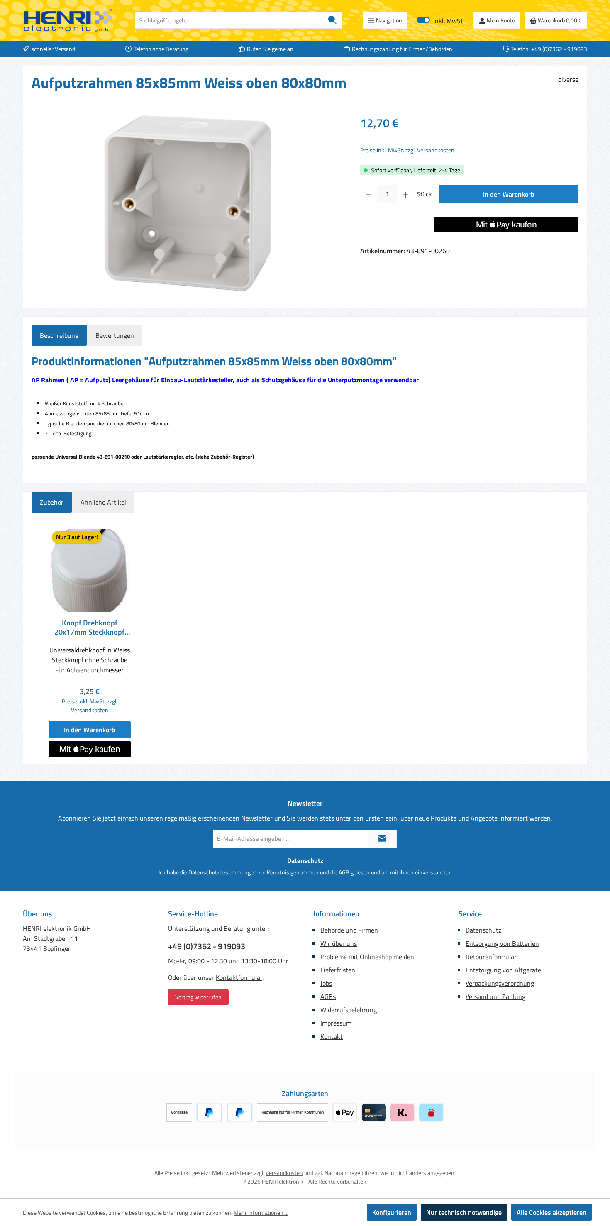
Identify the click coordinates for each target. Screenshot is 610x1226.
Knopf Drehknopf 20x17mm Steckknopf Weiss (89, 627)
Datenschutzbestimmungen (222, 872)
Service (470, 913)
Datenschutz (483, 930)
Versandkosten (284, 1172)
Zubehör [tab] (51, 502)
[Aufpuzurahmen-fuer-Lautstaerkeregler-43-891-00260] (187, 203)
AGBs (328, 996)
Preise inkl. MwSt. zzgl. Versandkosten (407, 150)
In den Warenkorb (508, 194)
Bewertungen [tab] (114, 335)
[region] (187, 203)
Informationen (336, 913)
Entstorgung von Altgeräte (503, 970)
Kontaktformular (239, 977)
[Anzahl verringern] (368, 194)
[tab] (59, 335)
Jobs (326, 983)
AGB (344, 872)
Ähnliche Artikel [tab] (103, 502)
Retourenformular (491, 957)
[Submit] (382, 839)
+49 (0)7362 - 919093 (206, 946)
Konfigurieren (391, 1212)
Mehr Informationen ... (261, 1212)
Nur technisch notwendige (464, 1212)
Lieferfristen (337, 970)
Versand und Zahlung (495, 996)
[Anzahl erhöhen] (405, 194)
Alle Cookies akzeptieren (551, 1212)
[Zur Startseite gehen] (68, 20)
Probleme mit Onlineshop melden (367, 957)
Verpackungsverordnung (500, 983)
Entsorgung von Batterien (502, 943)
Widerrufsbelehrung (348, 1010)
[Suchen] (332, 20)
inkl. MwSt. (440, 20)
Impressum (335, 1023)
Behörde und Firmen (349, 930)
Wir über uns (338, 943)
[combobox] (229, 20)
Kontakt (331, 1036)
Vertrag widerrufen (198, 997)
